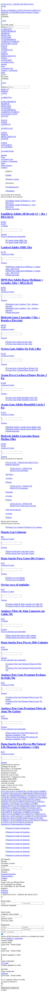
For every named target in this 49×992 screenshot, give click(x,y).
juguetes (4, 155)
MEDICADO (6, 106)
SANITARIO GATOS (9, 114)
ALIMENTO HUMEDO (10, 112)
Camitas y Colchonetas (9, 161)
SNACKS (27, 10)
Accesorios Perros (7, 151)
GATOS (20, 10)
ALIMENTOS (6, 97)
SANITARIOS (6, 145)
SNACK (4, 120)
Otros (3, 157)
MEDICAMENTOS (8, 137)
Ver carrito (4, 963)
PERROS (13, 10)
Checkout (4, 973)
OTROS (4, 122)
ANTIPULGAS (7, 128)
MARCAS (5, 10)
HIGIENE (5, 12)
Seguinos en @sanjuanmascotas (12, 824)
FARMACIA (36, 10)
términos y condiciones (14, 938)
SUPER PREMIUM (8, 102)
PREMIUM (5, 104)
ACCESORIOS (15, 12)
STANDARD (6, 108)
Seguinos (27, 824)
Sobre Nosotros (26, 12)
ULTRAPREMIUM (8, 110)
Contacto (35, 12)
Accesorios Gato (7, 159)
